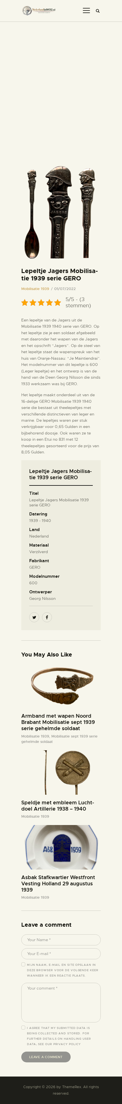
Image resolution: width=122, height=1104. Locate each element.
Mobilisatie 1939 (35, 288)
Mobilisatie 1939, (36, 736)
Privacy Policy (67, 1044)
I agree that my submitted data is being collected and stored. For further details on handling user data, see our (59, 1036)
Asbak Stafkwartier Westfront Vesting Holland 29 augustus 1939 (58, 883)
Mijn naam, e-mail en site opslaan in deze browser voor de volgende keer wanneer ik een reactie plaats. (62, 970)
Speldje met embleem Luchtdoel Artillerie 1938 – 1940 (57, 806)
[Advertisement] (61, 85)
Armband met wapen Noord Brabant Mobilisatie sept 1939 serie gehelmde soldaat (58, 722)
